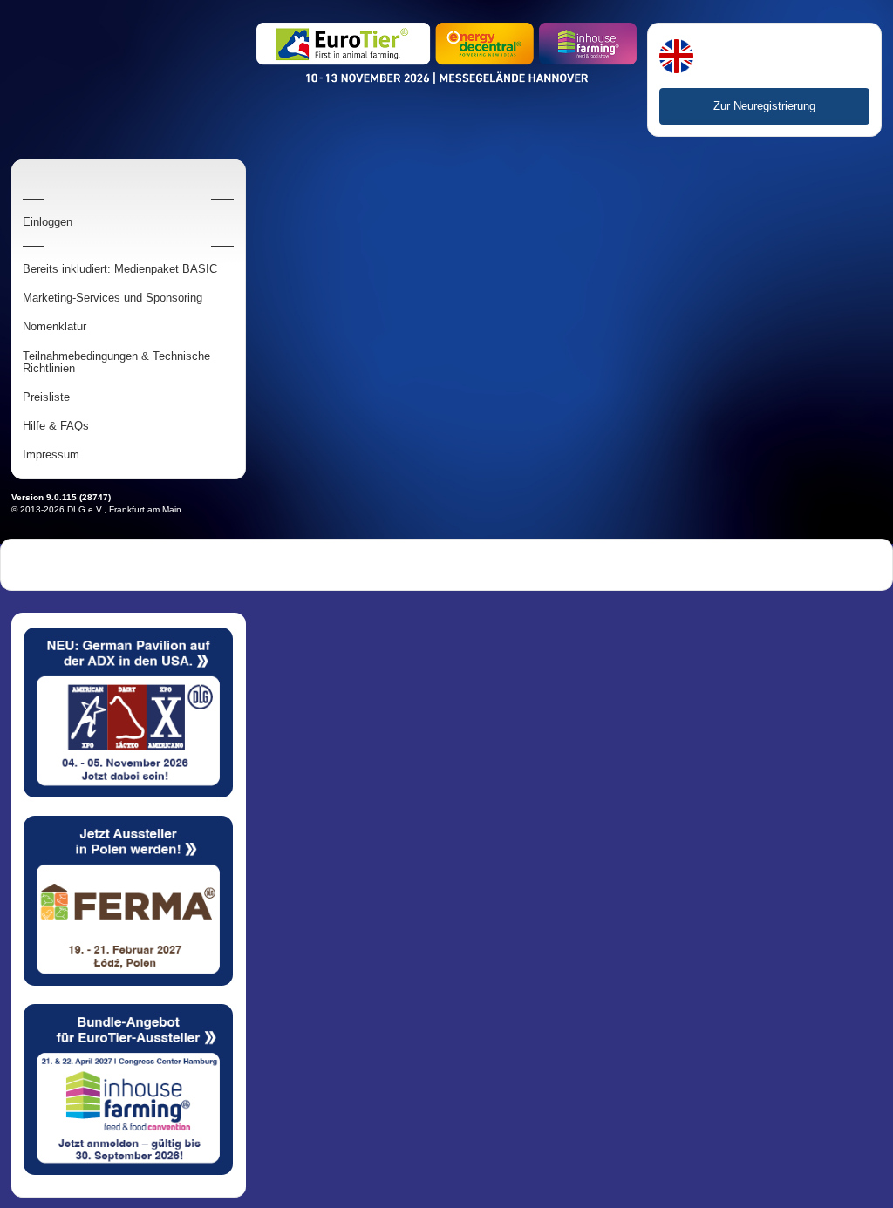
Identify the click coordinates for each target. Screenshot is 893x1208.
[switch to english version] (676, 58)
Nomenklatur (54, 327)
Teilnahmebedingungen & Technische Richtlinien (116, 362)
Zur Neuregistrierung (764, 105)
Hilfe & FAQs (56, 426)
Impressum (51, 455)
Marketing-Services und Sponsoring (112, 298)
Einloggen (47, 222)
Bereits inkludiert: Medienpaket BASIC (120, 269)
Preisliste (46, 397)
